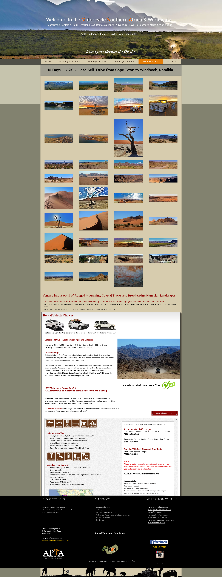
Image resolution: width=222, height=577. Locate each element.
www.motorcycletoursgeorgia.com (162, 520)
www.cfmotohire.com (156, 523)
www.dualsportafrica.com (158, 515)
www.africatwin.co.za (156, 512)
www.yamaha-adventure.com (159, 510)
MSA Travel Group (118, 561)
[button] (148, 359)
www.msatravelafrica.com (158, 507)
